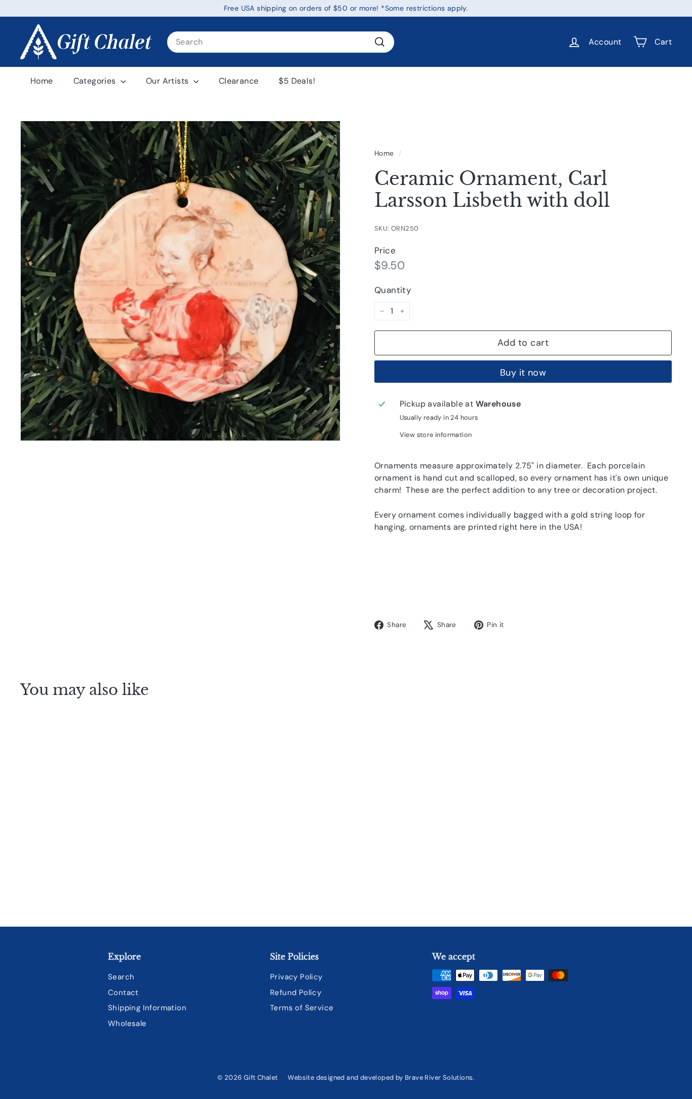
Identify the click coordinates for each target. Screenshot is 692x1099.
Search (121, 977)
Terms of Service (301, 1008)
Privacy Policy (296, 977)
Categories (95, 81)
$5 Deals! (297, 81)
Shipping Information (147, 1008)
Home (41, 81)
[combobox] (280, 42)
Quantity (392, 290)
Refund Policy (295, 992)
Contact (123, 992)
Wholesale (127, 1023)
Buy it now (523, 373)
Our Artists (168, 81)
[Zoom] (180, 281)
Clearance (239, 81)
